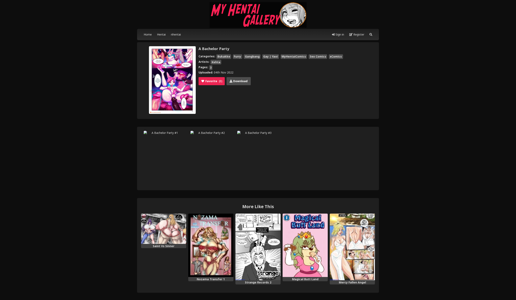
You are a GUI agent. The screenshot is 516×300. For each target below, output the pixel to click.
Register (358, 34)
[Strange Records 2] (258, 247)
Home (148, 34)
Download (240, 81)
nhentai (176, 34)
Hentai (161, 34)
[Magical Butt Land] (305, 245)
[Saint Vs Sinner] (163, 229)
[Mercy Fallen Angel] (352, 247)
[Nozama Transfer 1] (210, 245)
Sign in (339, 34)
